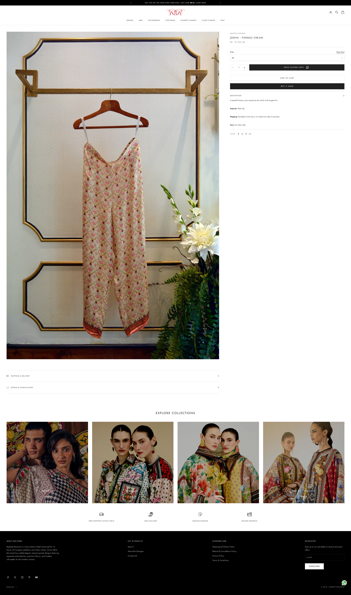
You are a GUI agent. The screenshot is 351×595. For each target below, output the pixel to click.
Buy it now (287, 86)
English (10, 587)
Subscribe (314, 566)
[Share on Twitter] (242, 134)
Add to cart (287, 78)
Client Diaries (208, 20)
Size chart (340, 52)
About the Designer (136, 551)
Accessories (154, 20)
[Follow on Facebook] (8, 577)
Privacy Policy (218, 555)
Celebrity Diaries (188, 20)
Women (129, 20)
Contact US (132, 555)
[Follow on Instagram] (22, 577)
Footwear (170, 20)
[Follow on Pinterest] (29, 577)
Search (131, 546)
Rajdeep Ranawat (238, 33)
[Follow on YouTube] (36, 577)
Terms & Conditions (220, 560)
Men (141, 20)
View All (47, 496)
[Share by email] (250, 134)
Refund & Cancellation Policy (224, 551)
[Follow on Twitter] (15, 577)
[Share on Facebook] (238, 134)
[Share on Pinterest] (246, 134)
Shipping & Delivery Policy (223, 546)
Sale (223, 20)
